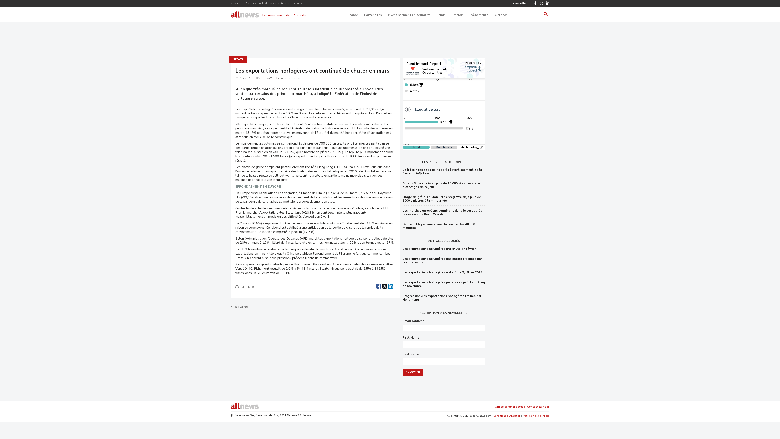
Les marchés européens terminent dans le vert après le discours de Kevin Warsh (442, 212)
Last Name (411, 354)
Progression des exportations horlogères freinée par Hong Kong (442, 297)
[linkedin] (390, 285)
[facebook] (378, 285)
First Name (411, 338)
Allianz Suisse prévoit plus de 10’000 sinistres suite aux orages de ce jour (441, 185)
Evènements (479, 15)
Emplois (458, 15)
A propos (501, 15)
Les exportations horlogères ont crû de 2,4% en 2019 (442, 272)
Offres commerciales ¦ (510, 407)
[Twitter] (541, 3)
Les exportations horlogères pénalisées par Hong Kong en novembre (444, 284)
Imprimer (247, 287)
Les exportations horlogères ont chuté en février (439, 249)
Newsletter (519, 3)
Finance (352, 15)
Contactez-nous (538, 407)
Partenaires (373, 15)
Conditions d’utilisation (507, 415)
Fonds (441, 15)
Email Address (413, 321)
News (238, 59)
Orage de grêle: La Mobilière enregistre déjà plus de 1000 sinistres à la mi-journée (442, 198)
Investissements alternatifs (409, 15)
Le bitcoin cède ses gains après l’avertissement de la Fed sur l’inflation (442, 171)
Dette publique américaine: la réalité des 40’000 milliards (439, 226)
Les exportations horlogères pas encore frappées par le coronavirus (442, 260)
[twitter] (384, 285)
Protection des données (535, 415)
